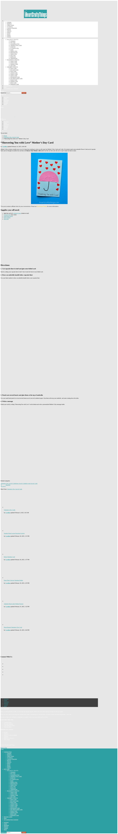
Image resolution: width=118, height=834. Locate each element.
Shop (5, 87)
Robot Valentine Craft (9, 557)
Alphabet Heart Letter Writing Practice (13, 604)
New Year (12, 42)
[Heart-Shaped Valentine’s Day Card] (51, 617)
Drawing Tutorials (8, 724)
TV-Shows (10, 26)
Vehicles (9, 31)
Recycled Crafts (14, 70)
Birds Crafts (13, 83)
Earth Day (12, 46)
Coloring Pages (8, 20)
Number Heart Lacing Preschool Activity (14, 533)
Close (2, 749)
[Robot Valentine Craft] (51, 546)
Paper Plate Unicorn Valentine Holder (13, 580)
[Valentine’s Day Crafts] (51, 499)
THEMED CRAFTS (12, 67)
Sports (8, 33)
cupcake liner (7, 214)
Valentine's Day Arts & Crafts (8, 483)
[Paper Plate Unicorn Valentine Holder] (51, 570)
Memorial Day (14, 52)
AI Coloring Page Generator (11, 88)
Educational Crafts (15, 77)
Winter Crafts (13, 61)
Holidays (9, 23)
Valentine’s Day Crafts (16, 45)
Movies (9, 29)
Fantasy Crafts (14, 74)
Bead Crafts (13, 71)
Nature (9, 35)
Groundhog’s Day (14, 44)
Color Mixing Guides (9, 725)
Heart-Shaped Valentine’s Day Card (13, 627)
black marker (7, 217)
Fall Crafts (13, 65)
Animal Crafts (13, 72)
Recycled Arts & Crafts (31, 483)
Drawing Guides (8, 85)
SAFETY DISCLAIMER (10, 735)
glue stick (6, 219)
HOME (6, 732)
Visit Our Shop (7, 727)
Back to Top (4, 747)
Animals (9, 22)
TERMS (6, 736)
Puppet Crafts (13, 80)
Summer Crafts (14, 64)
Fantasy (9, 36)
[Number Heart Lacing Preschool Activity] (51, 523)
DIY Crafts (6, 38)
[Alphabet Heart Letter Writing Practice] (51, 593)
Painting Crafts (14, 81)
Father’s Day (13, 54)
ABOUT (6, 733)
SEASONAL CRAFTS (13, 59)
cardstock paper (17, 213)
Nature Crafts (13, 75)
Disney (9, 32)
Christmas (12, 41)
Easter (11, 49)
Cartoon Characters (12, 28)
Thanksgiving (13, 58)
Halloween (13, 57)
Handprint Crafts (14, 84)
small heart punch (8, 216)
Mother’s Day (13, 51)
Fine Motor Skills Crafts (16, 78)
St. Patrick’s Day (14, 48)
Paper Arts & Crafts (21, 483)
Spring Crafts (13, 62)
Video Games (10, 25)
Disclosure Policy (42, 206)
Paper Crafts (13, 68)
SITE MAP (7, 739)
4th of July (13, 55)
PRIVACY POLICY (9, 738)
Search (24, 93)
